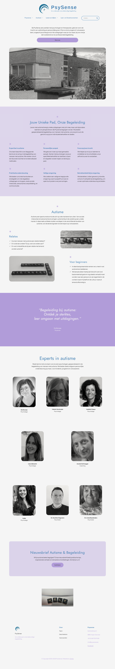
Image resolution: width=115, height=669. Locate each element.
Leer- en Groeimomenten (69, 18)
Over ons (57, 40)
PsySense (18, 633)
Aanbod (38, 18)
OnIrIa (72, 659)
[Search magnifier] (97, 18)
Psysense (28, 18)
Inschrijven (57, 565)
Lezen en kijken (51, 18)
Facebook (90, 646)
